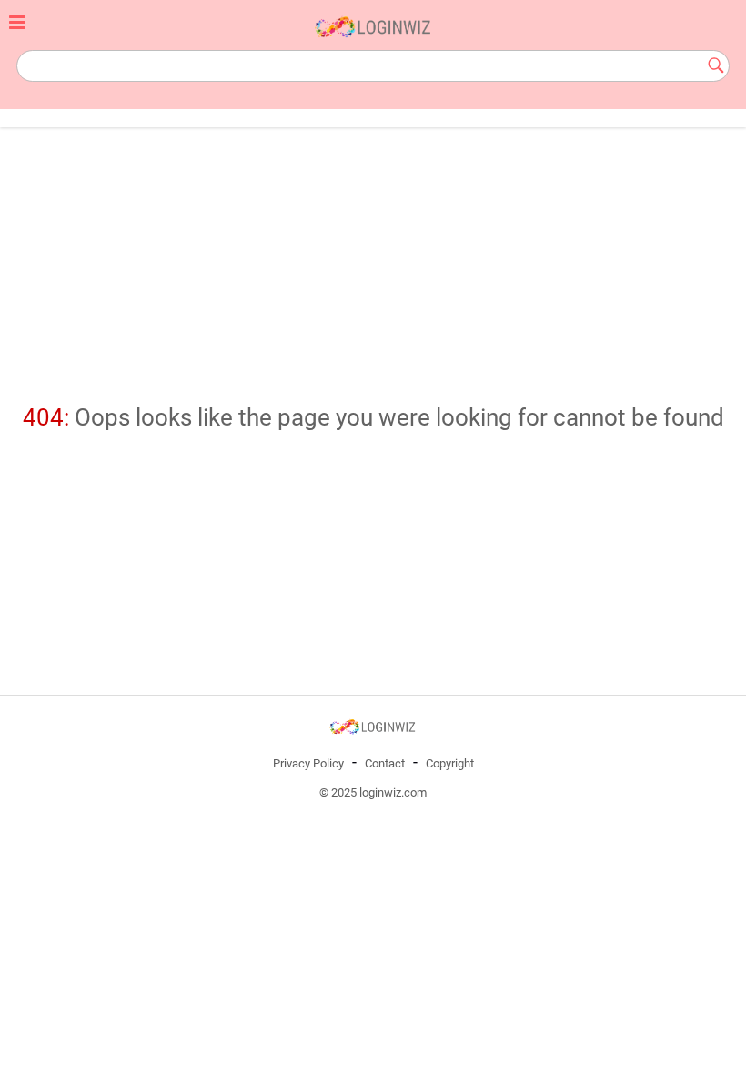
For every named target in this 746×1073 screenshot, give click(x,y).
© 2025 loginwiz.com (373, 792)
